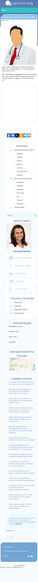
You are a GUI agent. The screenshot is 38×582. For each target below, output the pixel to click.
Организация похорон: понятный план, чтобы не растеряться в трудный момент (20, 506)
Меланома (20, 189)
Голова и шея (13, 331)
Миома (19, 164)
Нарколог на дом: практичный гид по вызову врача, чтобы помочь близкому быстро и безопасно (21, 410)
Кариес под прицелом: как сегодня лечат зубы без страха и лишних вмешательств (20, 497)
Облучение (18, 302)
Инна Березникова (21, 251)
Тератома (20, 204)
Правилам (18, 524)
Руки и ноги (13, 337)
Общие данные (19, 207)
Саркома (19, 200)
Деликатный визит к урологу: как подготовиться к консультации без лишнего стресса (21, 401)
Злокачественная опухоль (23, 179)
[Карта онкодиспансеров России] (22, 364)
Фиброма (20, 175)
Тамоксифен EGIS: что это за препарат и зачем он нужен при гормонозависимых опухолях (22, 487)
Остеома (19, 168)
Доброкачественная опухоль (24, 150)
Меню (4, 10)
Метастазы (20, 193)
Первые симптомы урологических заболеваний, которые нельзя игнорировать (20, 419)
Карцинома (20, 182)
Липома (19, 161)
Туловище (12, 342)
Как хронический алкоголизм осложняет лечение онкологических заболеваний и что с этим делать (21, 447)
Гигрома (19, 157)
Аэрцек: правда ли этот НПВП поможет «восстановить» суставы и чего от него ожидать (21, 464)
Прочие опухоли (22, 171)
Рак (18, 196)
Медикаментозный (20, 309)
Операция (17, 306)
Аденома (20, 153)
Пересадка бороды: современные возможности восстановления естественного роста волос (20, 391)
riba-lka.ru (22, 565)
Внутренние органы (15, 326)
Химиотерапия (19, 313)
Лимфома (20, 186)
